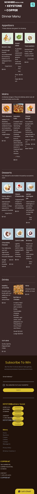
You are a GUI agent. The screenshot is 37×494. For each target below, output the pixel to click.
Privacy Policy (7, 447)
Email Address (8, 376)
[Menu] (33, 4)
